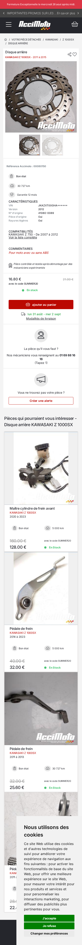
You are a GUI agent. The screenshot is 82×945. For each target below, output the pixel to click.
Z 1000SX (68, 39)
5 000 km (58, 528)
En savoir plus (66, 13)
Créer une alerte (41, 400)
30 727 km (58, 768)
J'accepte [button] (49, 918)
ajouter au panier (43, 304)
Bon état (24, 528)
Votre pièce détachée (26, 39)
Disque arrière (18, 43)
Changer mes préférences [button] (49, 933)
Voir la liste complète (23, 237)
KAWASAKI (51, 39)
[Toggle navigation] (8, 25)
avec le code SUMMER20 (57, 540)
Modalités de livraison (41, 318)
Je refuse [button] (49, 926)
